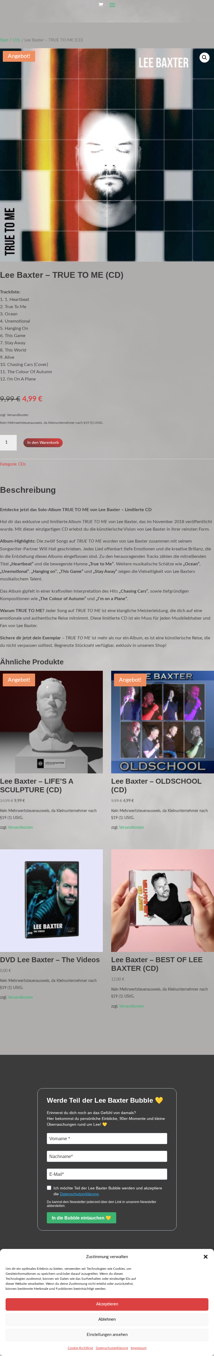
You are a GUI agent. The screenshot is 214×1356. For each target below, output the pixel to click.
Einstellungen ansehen (107, 1335)
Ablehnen (107, 1319)
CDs (16, 40)
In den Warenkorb (43, 442)
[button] (205, 1257)
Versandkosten (20, 827)
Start (4, 40)
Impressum (139, 1348)
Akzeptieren (107, 1304)
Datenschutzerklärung (112, 1348)
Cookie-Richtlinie (80, 1348)
